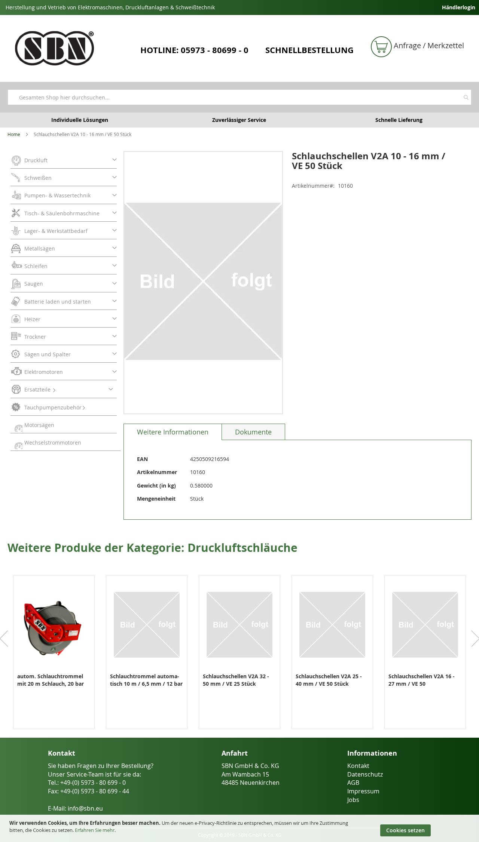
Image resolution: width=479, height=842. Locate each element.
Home (13, 134)
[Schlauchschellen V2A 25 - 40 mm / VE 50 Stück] (332, 668)
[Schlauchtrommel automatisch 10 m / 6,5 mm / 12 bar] (146, 668)
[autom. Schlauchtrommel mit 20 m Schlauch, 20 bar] (54, 668)
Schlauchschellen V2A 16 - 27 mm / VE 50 (421, 680)
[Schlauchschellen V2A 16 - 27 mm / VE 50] (425, 668)
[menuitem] (63, 159)
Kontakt (358, 766)
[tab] (172, 432)
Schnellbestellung (309, 50)
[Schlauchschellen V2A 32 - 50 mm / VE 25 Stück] (239, 668)
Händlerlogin (458, 7)
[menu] (65, 301)
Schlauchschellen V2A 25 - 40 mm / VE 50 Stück (329, 680)
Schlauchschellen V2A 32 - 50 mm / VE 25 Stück (236, 680)
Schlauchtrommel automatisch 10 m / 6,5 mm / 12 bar (146, 680)
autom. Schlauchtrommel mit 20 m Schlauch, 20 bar (50, 680)
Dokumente (253, 431)
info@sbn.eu (85, 808)
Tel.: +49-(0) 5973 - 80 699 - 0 (87, 782)
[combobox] (239, 97)
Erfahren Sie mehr (95, 830)
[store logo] (71, 48)
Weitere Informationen (172, 431)
